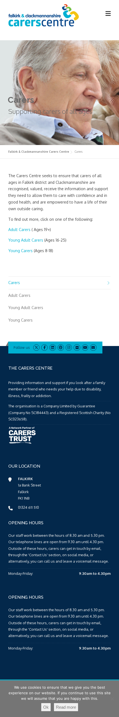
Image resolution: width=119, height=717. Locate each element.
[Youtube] (85, 347)
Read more (66, 707)
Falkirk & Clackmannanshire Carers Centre (38, 151)
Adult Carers (19, 229)
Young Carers (20, 250)
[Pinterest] (61, 347)
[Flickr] (77, 347)
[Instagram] (69, 347)
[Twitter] (36, 347)
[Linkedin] (52, 347)
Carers (14, 282)
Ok (46, 707)
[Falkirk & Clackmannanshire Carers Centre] (44, 14)
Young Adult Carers (25, 240)
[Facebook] (44, 347)
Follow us (22, 347)
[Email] (93, 347)
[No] (112, 698)
